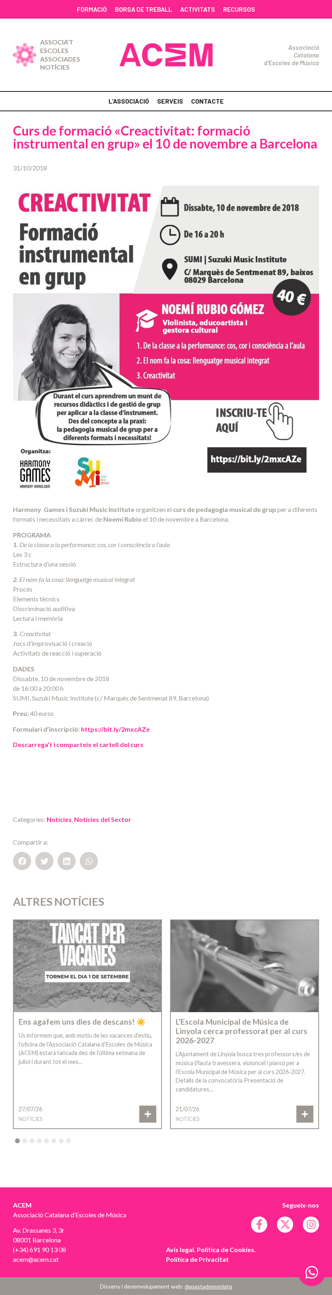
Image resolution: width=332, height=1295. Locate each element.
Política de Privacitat (197, 1259)
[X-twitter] (285, 1224)
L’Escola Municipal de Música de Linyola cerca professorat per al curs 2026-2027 (241, 1031)
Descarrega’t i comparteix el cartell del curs (78, 744)
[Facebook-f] (259, 1224)
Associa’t (56, 42)
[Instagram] (311, 1224)
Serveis (170, 101)
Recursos (239, 9)
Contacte (207, 101)
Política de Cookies (225, 1249)
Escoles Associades (60, 55)
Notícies (55, 67)
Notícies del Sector (102, 819)
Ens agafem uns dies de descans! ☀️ (82, 1021)
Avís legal (180, 1249)
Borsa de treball (143, 9)
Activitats (197, 9)
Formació (92, 9)
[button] (22, 861)
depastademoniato (208, 1286)
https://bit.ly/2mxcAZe (115, 729)
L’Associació (129, 101)
